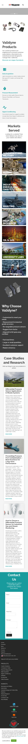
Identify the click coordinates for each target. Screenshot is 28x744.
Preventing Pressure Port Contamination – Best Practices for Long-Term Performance (14, 459)
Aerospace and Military (6, 686)
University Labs (4, 697)
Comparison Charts (5, 668)
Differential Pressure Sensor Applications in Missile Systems (14, 391)
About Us (3, 648)
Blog (2, 646)
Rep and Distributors (6, 653)
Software (3, 675)
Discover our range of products (12, 60)
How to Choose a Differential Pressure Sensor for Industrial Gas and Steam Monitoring (14, 524)
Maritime (3, 692)
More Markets (4, 699)
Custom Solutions (5, 666)
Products (3, 644)
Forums (3, 650)
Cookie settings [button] (6, 740)
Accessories (4, 677)
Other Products (4, 679)
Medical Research (5, 693)
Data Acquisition (7, 74)
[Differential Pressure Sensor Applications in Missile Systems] (14, 379)
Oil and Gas (4, 695)
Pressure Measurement (10, 93)
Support (3, 652)
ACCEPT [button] (14, 740)
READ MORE (9, 434)
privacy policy (20, 736)
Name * (8, 594)
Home (2, 642)
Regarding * (9, 611)
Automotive (4, 688)
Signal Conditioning (9, 112)
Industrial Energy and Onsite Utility (9, 690)
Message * (8, 620)
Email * (8, 603)
